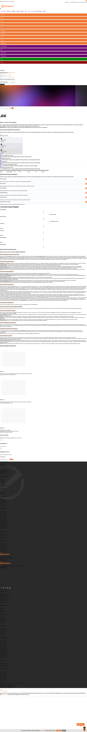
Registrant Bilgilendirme (3, 471)
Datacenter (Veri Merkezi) (3, 538)
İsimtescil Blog (2, 480)
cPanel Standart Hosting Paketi (4, 520)
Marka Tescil (38, 11)
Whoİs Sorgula (2, 491)
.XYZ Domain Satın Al (3, 549)
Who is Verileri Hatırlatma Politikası (5, 470)
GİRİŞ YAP (2, 84)
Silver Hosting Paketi (3, 514)
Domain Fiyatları (2, 492)
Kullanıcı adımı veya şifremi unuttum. (7, 79)
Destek (1, 482)
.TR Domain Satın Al (3, 545)
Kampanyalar (67, 2)
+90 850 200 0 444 (12, 1)
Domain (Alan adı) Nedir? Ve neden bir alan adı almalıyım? (9, 254)
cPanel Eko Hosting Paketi (3, 519)
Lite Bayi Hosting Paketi (3, 525)
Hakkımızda (1, 607)
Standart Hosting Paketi (3, 513)
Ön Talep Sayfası (2, 494)
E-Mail (17, 11)
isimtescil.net (5, 694)
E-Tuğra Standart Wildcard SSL (4, 502)
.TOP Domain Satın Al (3, 547)
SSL (25, 11)
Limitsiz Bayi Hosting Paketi (4, 528)
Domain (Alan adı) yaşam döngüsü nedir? (6, 271)
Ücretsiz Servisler (2, 493)
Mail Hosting (2, 657)
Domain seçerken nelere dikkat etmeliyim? (7, 261)
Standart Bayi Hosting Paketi (4, 526)
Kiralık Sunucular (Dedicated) (4, 534)
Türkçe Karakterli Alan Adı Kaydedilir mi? (6, 302)
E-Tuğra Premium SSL (3, 504)
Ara (12, 108)
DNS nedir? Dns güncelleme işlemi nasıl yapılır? (8, 322)
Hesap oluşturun (11, 72)
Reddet (64, 730)
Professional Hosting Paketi (4, 517)
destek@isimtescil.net (4, 451)
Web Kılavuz (31, 11)
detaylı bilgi (42, 730)
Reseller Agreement (2, 472)
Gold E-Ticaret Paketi (3, 523)
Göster (12, 77)
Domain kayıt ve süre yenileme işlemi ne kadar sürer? (8, 328)
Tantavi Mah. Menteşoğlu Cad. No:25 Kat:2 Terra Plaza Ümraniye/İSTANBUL (6, 557)
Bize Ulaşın (1, 479)
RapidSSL (1, 505)
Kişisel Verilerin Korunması (4, 469)
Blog (77, 2)
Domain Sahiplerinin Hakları (4, 466)
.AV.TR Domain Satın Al (3, 551)
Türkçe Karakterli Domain (3, 618)
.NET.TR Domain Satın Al (3, 550)
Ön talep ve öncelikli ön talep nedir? (6, 335)
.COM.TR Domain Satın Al (3, 546)
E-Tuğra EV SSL (2, 503)
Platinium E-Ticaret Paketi (3, 524)
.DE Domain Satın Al (3, 548)
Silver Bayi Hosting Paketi (3, 527)
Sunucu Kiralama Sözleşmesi (4, 537)
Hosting (13, 11)
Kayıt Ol (11, 459)
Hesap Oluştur (82, 2)
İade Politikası (2, 468)
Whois (44, 11)
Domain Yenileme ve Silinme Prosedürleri (6, 596)
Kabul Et (58, 730)
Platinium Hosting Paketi (3, 516)
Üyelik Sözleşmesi (2, 464)
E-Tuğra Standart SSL (3, 501)
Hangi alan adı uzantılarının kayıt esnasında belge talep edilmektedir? (11, 306)
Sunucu (22, 11)
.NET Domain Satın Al (3, 544)
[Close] (85, 2)
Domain (3, 11)
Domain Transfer (2, 490)
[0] (0, 67)
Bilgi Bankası (73, 2)
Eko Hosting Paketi (2, 640)
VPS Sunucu (2, 536)
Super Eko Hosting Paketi (3, 512)
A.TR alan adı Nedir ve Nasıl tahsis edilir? (6, 284)
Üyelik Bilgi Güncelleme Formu (4, 473)
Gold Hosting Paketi (3, 515)
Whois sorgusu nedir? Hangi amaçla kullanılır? (7, 310)
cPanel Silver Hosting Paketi (4, 521)
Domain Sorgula (2, 488)
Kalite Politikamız (2, 483)
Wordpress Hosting (3, 518)
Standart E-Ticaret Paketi (3, 522)
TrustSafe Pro (2, 499)
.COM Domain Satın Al (3, 543)
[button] (84, 728)
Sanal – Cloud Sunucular (4, 535)
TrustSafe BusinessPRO (3, 629)
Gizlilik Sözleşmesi (2, 465)
